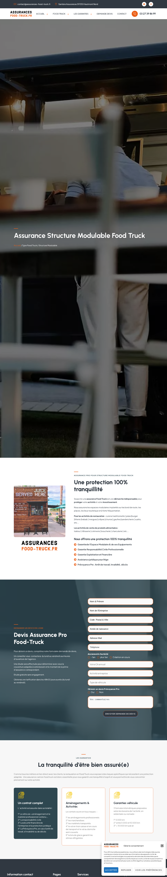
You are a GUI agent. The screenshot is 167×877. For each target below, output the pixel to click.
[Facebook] (144, 4)
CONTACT (121, 13)
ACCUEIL (40, 13)
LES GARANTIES (81, 13)
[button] (162, 846)
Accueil (17, 245)
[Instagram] (151, 4)
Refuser (126, 870)
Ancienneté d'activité (98, 654)
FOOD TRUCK (59, 13)
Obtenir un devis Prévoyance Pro (103, 689)
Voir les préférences (148, 870)
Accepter (111, 870)
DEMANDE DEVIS (105, 13)
